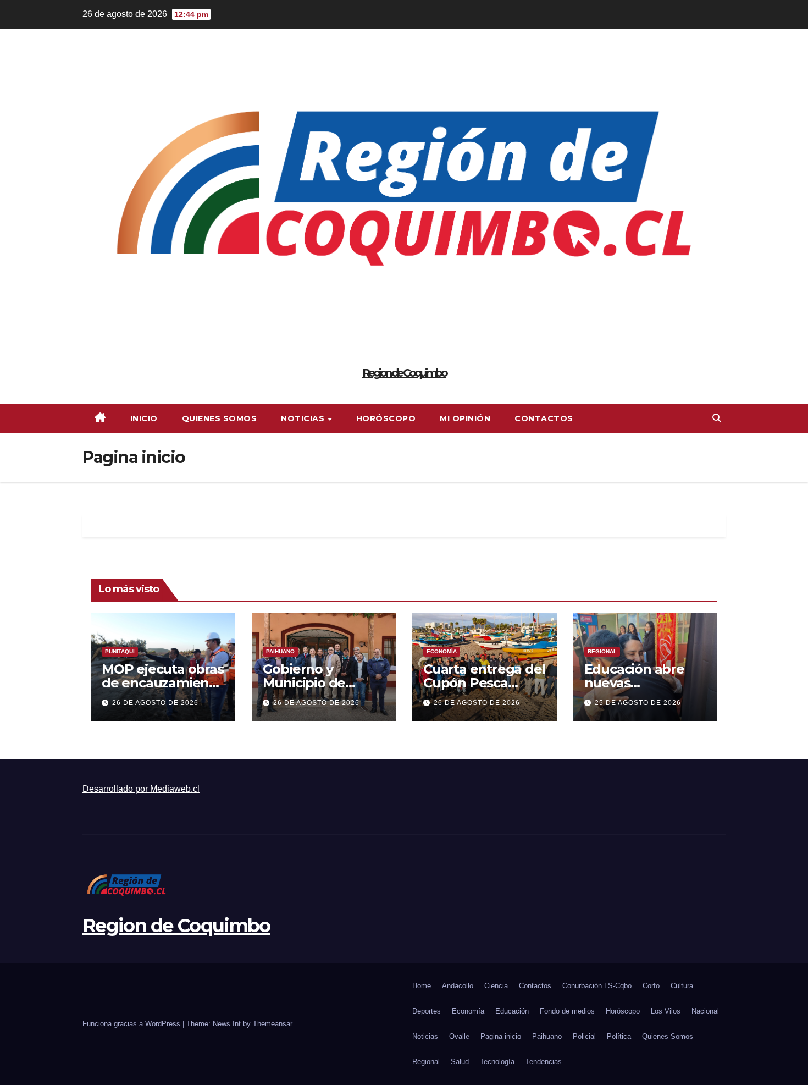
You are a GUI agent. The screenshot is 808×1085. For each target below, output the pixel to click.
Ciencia (496, 986)
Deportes (426, 1011)
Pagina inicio (500, 1036)
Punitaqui (120, 651)
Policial (584, 1036)
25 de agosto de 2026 (638, 703)
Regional (602, 651)
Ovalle (459, 1036)
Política (619, 1036)
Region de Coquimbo (404, 372)
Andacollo (457, 986)
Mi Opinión (465, 418)
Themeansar (272, 1024)
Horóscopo (386, 418)
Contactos (543, 418)
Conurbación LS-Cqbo (597, 986)
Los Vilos (665, 1011)
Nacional (705, 1011)
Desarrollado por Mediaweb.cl (141, 789)
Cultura (682, 986)
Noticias (304, 418)
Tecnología (497, 1062)
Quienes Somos (219, 418)
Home (421, 986)
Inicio (144, 418)
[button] (716, 418)
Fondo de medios (567, 1011)
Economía (442, 651)
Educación (512, 1011)
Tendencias (543, 1062)
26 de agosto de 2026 (155, 703)
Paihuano (280, 651)
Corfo (651, 986)
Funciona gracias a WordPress (132, 1024)
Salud (460, 1062)
